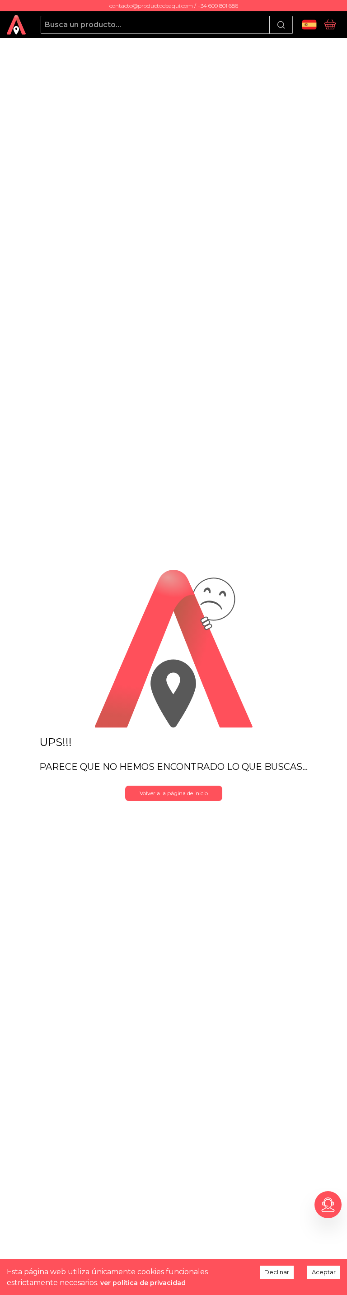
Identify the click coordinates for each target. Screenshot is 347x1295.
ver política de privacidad (143, 1283)
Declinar (276, 1272)
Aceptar (324, 1272)
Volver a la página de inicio (174, 793)
